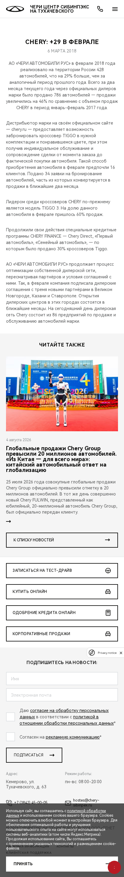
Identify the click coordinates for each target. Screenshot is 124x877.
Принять (23, 864)
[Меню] (115, 9)
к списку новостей (34, 540)
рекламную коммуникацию (73, 737)
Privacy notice (107, 652)
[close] (121, 653)
